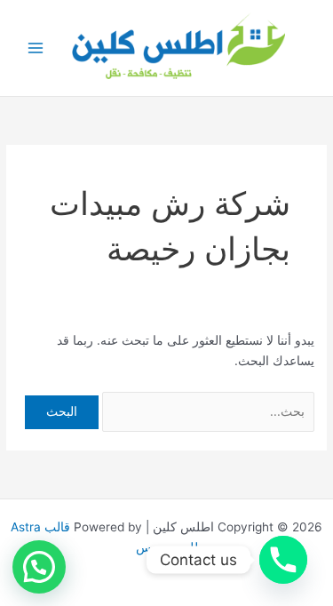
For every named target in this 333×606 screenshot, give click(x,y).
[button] (39, 567)
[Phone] (283, 560)
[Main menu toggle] (36, 48)
